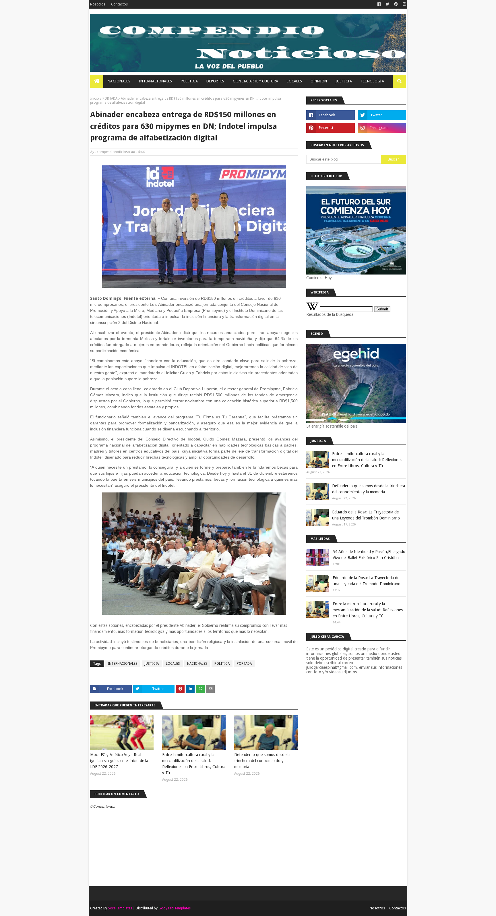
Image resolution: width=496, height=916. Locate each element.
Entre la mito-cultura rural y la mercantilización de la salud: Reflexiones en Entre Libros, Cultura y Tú (193, 763)
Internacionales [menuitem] (155, 81)
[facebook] (379, 4)
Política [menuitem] (189, 81)
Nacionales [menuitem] (119, 81)
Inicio (94, 98)
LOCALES (173, 664)
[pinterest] (396, 4)
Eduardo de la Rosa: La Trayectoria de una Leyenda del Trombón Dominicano (366, 515)
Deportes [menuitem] (215, 81)
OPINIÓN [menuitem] (319, 81)
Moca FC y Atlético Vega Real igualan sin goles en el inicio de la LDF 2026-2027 (119, 760)
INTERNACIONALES (122, 664)
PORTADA (109, 98)
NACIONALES (197, 664)
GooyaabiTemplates (174, 908)
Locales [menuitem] (294, 81)
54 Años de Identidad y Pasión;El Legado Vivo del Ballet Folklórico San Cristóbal (369, 554)
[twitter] (387, 4)
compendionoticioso (113, 152)
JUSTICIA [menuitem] (344, 81)
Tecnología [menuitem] (372, 81)
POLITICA (222, 664)
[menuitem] (96, 81)
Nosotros (97, 4)
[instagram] (403, 4)
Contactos (119, 4)
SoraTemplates (120, 908)
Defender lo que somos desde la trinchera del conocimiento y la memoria (262, 760)
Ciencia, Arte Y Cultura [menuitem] (255, 81)
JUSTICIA (152, 664)
